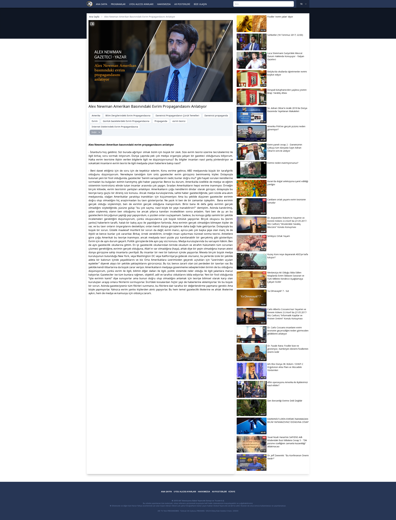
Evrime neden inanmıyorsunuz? (282, 162)
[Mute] (99, 98)
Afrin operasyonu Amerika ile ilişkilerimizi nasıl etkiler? (287, 384)
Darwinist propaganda (216, 115)
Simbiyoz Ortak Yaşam (278, 236)
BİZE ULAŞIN (200, 4)
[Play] (94, 98)
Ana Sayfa (94, 16)
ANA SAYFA (101, 4)
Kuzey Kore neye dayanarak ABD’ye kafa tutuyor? (287, 256)
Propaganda (161, 121)
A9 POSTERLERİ (182, 4)
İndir (94, 132)
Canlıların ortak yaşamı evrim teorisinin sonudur (286, 201)
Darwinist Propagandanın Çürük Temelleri (177, 115)
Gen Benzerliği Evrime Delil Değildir (284, 400)
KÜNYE (231, 491)
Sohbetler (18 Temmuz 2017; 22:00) (285, 34)
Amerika (96, 115)
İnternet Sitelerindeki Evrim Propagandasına (115, 126)
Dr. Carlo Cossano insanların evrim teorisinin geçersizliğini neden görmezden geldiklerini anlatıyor (287, 330)
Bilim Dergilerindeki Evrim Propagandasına (127, 115)
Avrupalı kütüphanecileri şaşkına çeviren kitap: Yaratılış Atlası (287, 91)
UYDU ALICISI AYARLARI (141, 4)
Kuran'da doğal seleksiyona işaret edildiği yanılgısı (287, 183)
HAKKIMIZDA (164, 4)
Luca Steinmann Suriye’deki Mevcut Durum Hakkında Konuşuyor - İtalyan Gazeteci (285, 56)
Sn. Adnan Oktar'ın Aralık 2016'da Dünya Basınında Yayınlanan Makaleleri (287, 110)
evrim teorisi (178, 121)
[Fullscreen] (227, 98)
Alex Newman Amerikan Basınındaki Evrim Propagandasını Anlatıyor (139, 16)
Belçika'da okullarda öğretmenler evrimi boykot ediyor (287, 73)
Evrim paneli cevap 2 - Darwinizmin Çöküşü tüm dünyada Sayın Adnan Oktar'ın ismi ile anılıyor (284, 147)
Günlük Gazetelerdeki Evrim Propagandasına (126, 121)
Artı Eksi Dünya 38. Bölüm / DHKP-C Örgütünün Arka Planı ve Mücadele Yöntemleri (285, 367)
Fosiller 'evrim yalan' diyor (280, 16)
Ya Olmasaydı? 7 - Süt (278, 290)
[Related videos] (92, 24)
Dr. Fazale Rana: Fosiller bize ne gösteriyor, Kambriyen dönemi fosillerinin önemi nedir (287, 348)
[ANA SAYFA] (90, 3)
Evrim (95, 121)
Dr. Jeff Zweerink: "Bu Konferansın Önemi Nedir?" (288, 457)
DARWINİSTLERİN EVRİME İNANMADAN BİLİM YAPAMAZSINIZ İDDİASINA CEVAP (288, 420)
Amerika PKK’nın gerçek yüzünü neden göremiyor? (286, 128)
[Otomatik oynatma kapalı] (200, 97)
